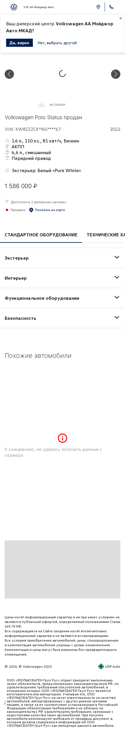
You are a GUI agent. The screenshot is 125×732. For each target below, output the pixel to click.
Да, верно (19, 42)
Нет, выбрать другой (57, 42)
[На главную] (13, 7)
